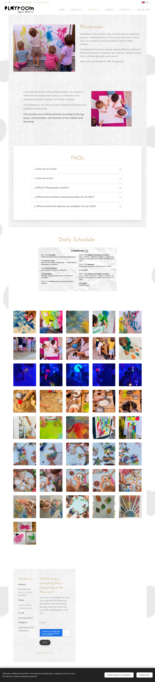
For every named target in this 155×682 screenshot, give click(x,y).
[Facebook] (9, 2)
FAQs (51, 653)
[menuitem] (63, 10)
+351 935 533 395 (43, 2)
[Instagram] (5, 2)
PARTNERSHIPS (41, 653)
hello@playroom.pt (25, 2)
